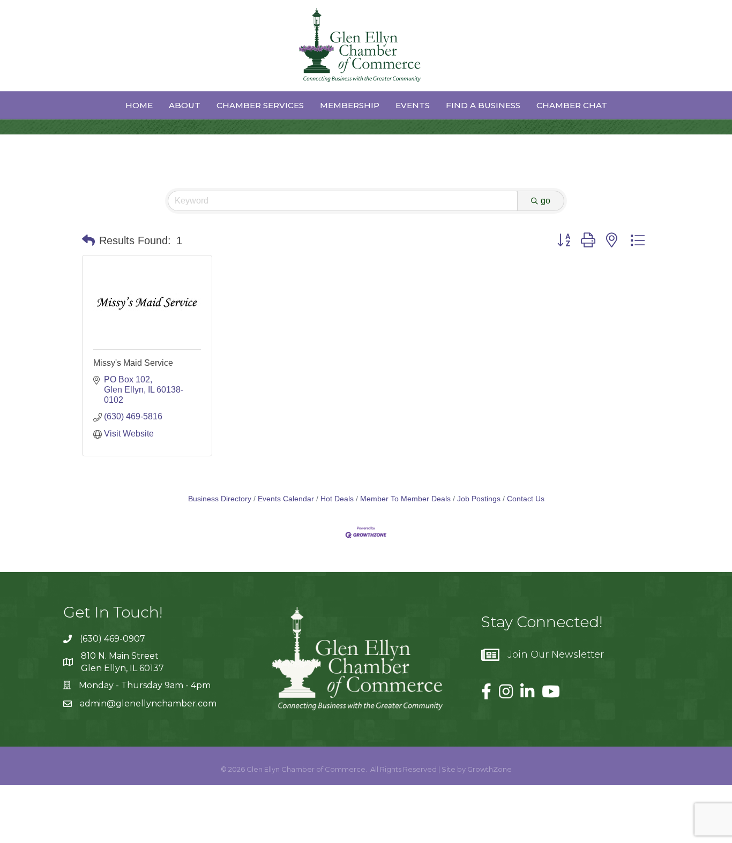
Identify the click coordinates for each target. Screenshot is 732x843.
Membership (349, 105)
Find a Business (483, 105)
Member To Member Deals (405, 499)
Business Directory (219, 499)
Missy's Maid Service (133, 362)
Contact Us (525, 499)
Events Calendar (286, 499)
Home (139, 105)
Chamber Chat (571, 105)
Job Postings (479, 499)
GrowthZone (489, 769)
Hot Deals (337, 499)
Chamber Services (260, 105)
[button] (88, 240)
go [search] (545, 200)
